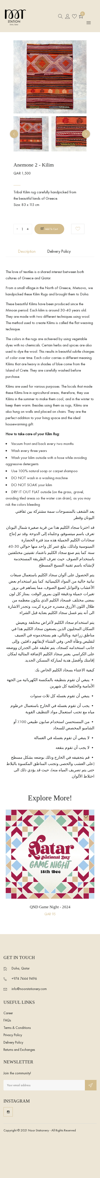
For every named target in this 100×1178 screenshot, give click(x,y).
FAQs (7, 1020)
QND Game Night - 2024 (50, 907)
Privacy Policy (12, 1035)
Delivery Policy (13, 1042)
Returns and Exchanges (19, 1049)
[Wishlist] (77, 229)
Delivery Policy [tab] (59, 251)
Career (8, 1013)
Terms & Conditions (17, 1027)
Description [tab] (27, 251)
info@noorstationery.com (29, 989)
